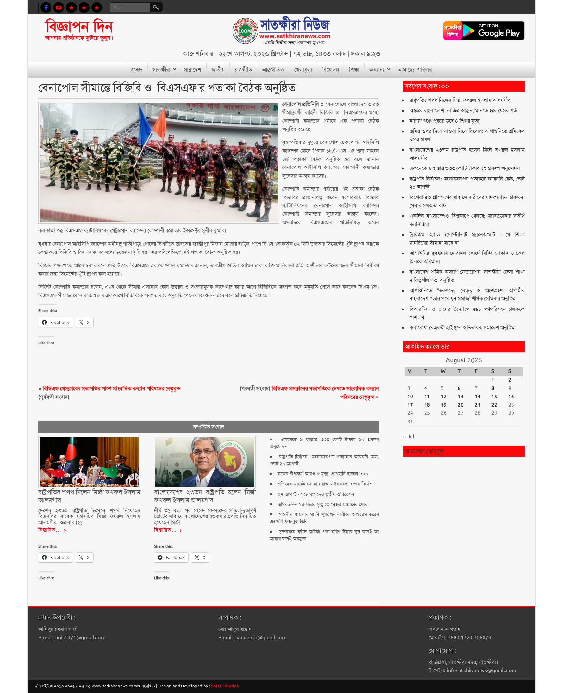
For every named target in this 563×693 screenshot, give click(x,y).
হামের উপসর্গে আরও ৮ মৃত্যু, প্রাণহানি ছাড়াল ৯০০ (323, 473)
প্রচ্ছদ (136, 69)
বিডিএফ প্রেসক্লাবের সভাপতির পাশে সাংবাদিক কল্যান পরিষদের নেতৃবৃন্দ (112, 388)
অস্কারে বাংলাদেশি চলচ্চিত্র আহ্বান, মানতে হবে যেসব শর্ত (463, 110)
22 (494, 405)
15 (494, 396)
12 (444, 396)
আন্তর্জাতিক (273, 69)
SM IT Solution (225, 686)
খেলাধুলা (303, 69)
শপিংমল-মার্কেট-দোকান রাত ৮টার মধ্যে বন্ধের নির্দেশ (325, 484)
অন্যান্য (376, 69)
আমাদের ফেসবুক (424, 451)
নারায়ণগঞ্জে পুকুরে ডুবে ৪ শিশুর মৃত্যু (445, 120)
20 (461, 405)
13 (461, 396)
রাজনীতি (243, 69)
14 (478, 396)
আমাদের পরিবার (415, 69)
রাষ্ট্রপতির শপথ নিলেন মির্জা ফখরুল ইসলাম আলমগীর (460, 100)
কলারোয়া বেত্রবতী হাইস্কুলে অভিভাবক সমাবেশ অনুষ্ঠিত (462, 327)
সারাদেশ (192, 69)
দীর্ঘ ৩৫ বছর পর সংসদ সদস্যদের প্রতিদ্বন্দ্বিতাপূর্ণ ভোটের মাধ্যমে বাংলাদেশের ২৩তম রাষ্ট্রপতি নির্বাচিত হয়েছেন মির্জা (205, 516)
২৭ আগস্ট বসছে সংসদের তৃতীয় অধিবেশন (316, 494)
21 (478, 405)
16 (511, 396)
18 (427, 405)
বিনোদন (330, 69)
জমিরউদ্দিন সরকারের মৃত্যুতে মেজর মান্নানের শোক (323, 504)
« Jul (408, 436)
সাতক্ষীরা (161, 69)
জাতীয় (217, 69)
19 (444, 405)
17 (410, 405)
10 (410, 396)
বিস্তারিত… (49, 530)
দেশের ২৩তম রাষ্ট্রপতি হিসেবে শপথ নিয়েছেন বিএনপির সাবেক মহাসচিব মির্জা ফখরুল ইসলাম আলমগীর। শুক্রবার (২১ (89, 516)
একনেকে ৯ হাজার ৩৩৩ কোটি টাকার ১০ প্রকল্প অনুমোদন (465, 168)
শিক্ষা (354, 69)
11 (427, 396)
